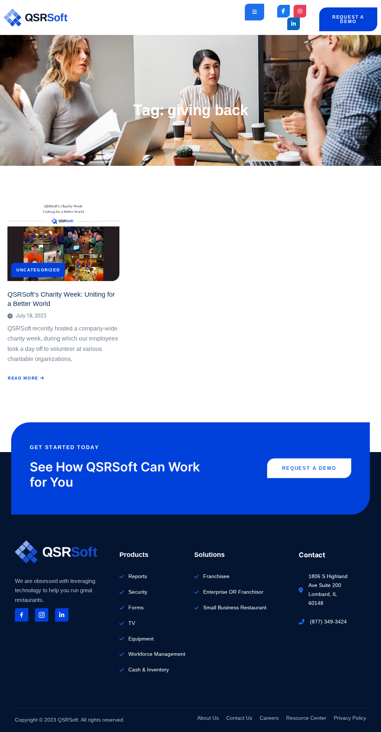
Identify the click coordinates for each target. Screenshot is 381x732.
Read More (22, 378)
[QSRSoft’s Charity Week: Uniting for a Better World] (63, 238)
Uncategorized (38, 270)
